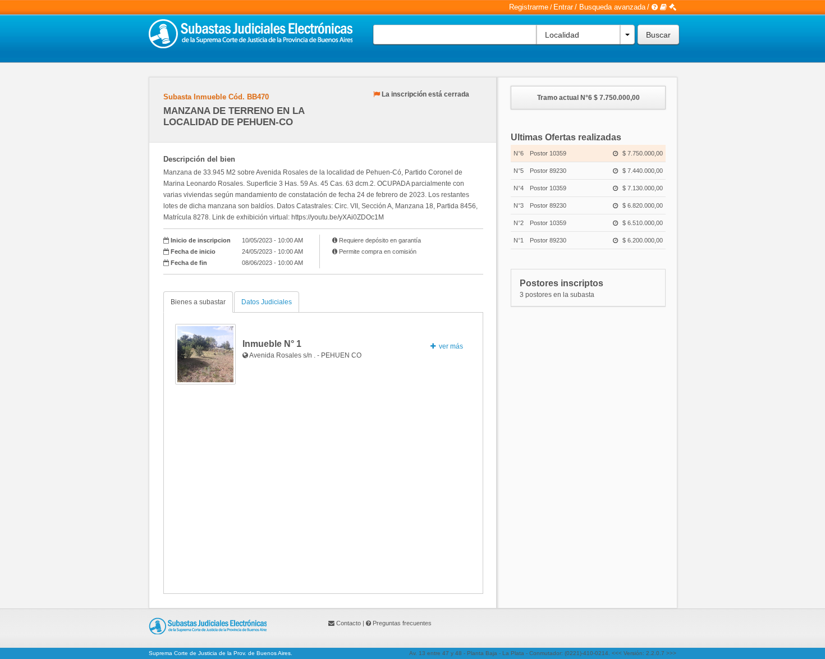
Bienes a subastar (198, 302)
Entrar (563, 7)
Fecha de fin (189, 262)
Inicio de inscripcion (201, 240)
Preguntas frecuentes (402, 623)
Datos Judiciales (266, 302)
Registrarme (528, 7)
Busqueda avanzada (612, 7)
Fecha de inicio (193, 251)
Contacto (348, 623)
